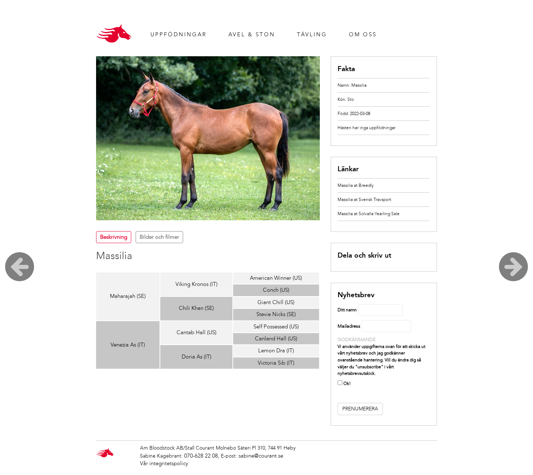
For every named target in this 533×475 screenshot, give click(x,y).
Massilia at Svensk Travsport (364, 199)
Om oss (363, 34)
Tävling (312, 34)
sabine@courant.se (261, 456)
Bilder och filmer (159, 237)
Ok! (346, 383)
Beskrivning (113, 237)
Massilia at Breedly (356, 185)
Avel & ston (251, 34)
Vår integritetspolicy (164, 463)
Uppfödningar (178, 34)
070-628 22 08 (201, 456)
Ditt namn (347, 309)
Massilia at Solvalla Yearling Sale (369, 213)
